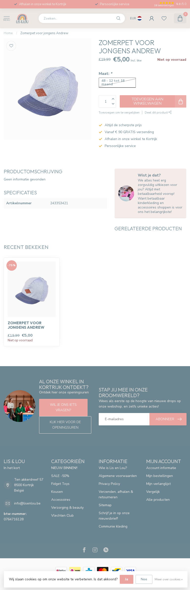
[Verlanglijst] (164, 18)
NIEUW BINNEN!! (64, 468)
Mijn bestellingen (159, 475)
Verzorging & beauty (67, 507)
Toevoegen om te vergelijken (119, 112)
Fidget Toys (60, 483)
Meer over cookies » (169, 579)
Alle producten (158, 499)
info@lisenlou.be (27, 503)
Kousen (57, 491)
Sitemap (105, 505)
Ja (126, 579)
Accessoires (60, 499)
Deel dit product (156, 112)
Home (8, 33)
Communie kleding (113, 526)
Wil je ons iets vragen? (63, 407)
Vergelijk (153, 491)
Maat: (105, 73)
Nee (144, 579)
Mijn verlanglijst (158, 483)
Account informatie (161, 468)
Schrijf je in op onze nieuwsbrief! (114, 516)
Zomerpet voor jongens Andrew (44, 33)
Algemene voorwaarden (118, 475)
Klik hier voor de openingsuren (65, 425)
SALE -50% (60, 475)
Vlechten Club (62, 515)
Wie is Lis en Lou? (113, 468)
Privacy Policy (109, 483)
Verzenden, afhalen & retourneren (116, 494)
